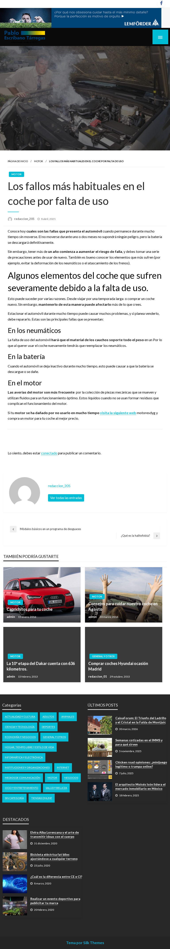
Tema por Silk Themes (85, 942)
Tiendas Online (41, 798)
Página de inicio (18, 161)
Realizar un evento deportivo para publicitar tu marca (55, 901)
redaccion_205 (24, 219)
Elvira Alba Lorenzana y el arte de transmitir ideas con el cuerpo (54, 834)
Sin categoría (14, 798)
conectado (49, 453)
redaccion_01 (98, 676)
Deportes (48, 726)
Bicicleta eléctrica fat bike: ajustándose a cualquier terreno (54, 857)
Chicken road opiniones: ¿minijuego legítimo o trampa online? (141, 764)
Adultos (48, 716)
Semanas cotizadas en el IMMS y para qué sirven (138, 742)
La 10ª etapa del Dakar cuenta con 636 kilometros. (41, 666)
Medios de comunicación (22, 777)
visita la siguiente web (118, 413)
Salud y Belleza (56, 788)
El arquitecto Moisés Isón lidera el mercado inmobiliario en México (140, 786)
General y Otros (103, 656)
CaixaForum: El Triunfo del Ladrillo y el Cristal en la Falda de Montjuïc (140, 720)
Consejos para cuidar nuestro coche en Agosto (123, 606)
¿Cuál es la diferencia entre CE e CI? (56, 876)
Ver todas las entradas (66, 498)
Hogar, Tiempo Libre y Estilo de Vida (29, 747)
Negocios (71, 777)
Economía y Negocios (20, 737)
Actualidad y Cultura (20, 716)
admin (11, 617)
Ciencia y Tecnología (20, 726)
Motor (38, 161)
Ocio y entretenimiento (21, 788)
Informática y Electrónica (24, 757)
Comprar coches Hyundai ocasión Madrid (118, 666)
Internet (63, 767)
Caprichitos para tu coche (29, 609)
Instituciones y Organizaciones (27, 767)
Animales (67, 716)
